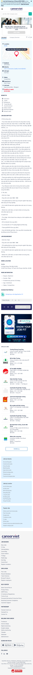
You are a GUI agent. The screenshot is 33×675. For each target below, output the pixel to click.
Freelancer (4, 621)
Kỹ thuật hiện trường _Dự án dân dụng (19, 425)
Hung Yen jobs (6, 501)
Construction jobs (7, 464)
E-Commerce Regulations (8, 594)
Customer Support (6, 602)
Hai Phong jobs (7, 498)
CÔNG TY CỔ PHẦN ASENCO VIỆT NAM (19, 417)
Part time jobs (6, 513)
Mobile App (4, 558)
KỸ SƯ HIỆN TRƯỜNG (15, 368)
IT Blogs (3, 555)
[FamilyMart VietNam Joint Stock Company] (5, 439)
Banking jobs (6, 468)
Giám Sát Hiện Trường (16, 379)
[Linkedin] (4, 654)
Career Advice (5, 553)
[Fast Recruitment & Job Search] (16, 9)
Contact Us (4, 614)
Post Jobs (3, 571)
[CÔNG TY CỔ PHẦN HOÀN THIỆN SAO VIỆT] (5, 390)
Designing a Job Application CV (14, 294)
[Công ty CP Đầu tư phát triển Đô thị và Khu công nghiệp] (5, 427)
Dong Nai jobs (6, 492)
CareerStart (4, 562)
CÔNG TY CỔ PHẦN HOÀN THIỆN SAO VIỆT (20, 389)
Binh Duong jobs (7, 490)
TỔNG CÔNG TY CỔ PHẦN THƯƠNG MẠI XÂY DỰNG (16, 28)
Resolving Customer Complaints (9, 600)
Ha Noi (5, 45)
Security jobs (6, 466)
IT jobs (5, 519)
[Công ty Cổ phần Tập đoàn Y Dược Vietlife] (5, 352)
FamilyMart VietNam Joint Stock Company (18, 439)
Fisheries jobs (6, 474)
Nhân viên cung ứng (15, 436)
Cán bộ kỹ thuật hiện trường (17, 396)
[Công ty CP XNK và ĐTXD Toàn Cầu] (5, 382)
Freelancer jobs (7, 517)
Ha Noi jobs (6, 488)
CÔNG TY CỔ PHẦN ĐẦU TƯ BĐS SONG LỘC (19, 407)
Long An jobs (6, 494)
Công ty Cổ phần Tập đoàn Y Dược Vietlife (20, 351)
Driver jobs (6, 521)
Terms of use (4, 596)
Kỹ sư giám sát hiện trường (17, 405)
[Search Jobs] (30, 13)
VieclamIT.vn (4, 612)
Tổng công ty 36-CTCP (15, 398)
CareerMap (4, 551)
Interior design (5, 623)
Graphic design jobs (8, 525)
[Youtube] (7, 654)
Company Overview (14, 37)
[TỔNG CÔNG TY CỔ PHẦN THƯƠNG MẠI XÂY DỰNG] (5, 371)
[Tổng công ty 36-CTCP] (5, 399)
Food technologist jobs (9, 476)
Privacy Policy (5, 589)
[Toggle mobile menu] (2, 9)
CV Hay (3, 547)
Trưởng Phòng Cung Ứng (17, 349)
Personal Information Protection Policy (11, 598)
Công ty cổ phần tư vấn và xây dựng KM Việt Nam (19, 360)
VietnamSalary (5, 549)
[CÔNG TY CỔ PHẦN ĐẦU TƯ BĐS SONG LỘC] (5, 408)
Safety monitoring (6, 630)
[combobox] (15, 13)
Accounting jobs (7, 462)
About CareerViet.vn (6, 587)
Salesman (3, 634)
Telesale (3, 632)
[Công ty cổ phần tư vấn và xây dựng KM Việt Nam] (5, 361)
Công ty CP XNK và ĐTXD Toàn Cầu (18, 380)
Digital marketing (5, 626)
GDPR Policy (4, 592)
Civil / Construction (9, 68)
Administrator (5, 636)
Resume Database (6, 574)
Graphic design (5, 628)
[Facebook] (1, 654)
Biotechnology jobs (8, 472)
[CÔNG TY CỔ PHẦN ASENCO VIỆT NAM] (5, 418)
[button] (31, 1)
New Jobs (3, 545)
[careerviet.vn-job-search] (6, 645)
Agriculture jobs (7, 470)
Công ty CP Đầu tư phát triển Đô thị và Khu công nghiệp (19, 428)
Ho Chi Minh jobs (7, 486)
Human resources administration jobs (12, 523)
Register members (6, 564)
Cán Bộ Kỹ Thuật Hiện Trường (18, 387)
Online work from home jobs (10, 511)
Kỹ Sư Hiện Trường (15, 358)
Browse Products (5, 578)
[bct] (16, 670)
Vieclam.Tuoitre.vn (6, 610)
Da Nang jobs (6, 496)
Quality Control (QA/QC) (20, 68)
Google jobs (6, 515)
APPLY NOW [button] (16, 32)
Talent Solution (5, 576)
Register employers (6, 580)
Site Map (3, 560)
